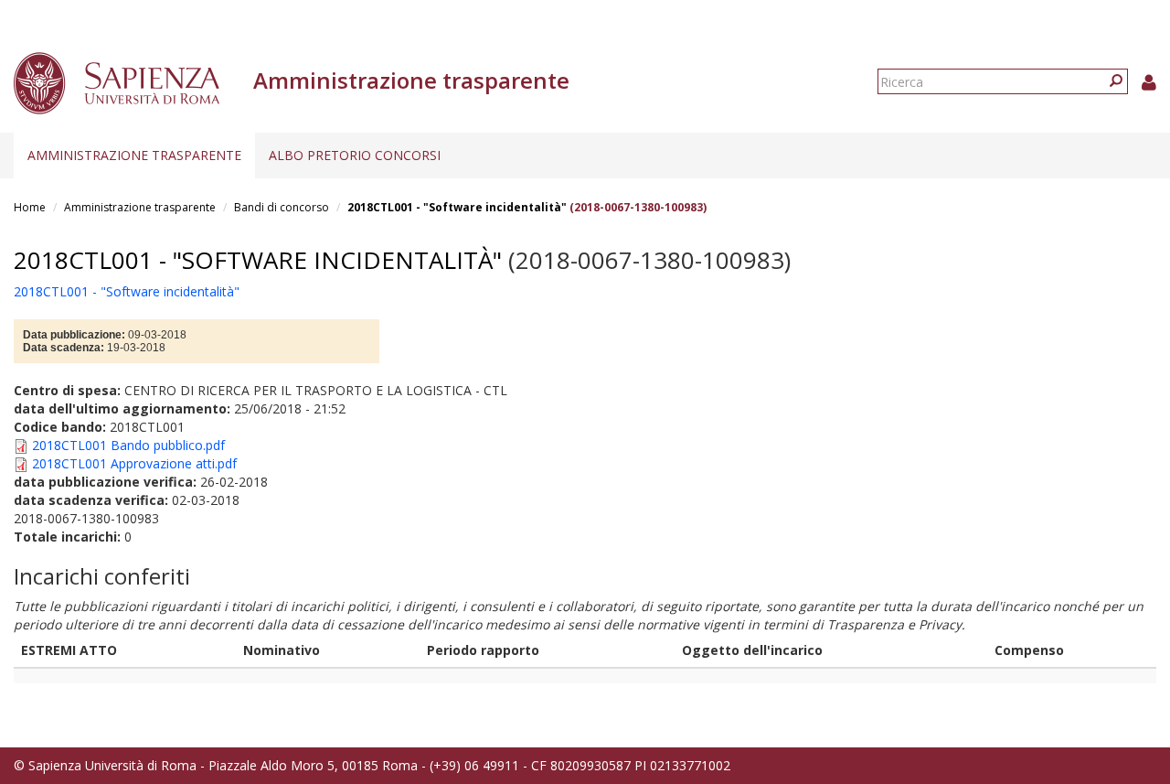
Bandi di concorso (281, 207)
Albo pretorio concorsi (355, 155)
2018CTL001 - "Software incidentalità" (457, 207)
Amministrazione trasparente (134, 155)
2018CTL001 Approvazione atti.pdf (134, 463)
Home (30, 207)
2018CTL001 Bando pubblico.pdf (128, 445)
